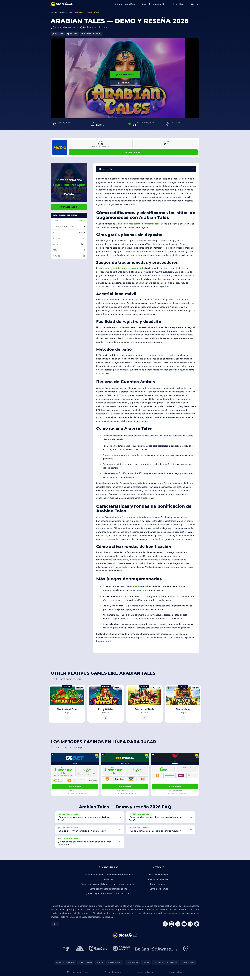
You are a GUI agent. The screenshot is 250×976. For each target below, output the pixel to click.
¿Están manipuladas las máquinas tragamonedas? (108, 874)
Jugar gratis (125, 82)
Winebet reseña (175, 790)
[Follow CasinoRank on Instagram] (171, 924)
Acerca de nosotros (158, 874)
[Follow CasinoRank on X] (177, 924)
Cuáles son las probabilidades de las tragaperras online (108, 884)
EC (53, 924)
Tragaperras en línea (125, 4)
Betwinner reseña (125, 790)
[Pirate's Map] (183, 704)
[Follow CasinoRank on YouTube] (184, 924)
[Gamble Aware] (156, 948)
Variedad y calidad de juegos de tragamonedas (122, 268)
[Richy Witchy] (105, 704)
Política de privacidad (158, 879)
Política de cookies (113, 972)
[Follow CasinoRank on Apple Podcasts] (196, 924)
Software (126, 517)
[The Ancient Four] (67, 704)
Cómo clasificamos (158, 888)
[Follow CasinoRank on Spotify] (190, 924)
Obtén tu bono (133, 152)
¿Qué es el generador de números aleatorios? (108, 893)
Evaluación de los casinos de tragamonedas (138, 223)
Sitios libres (178, 4)
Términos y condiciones (77, 972)
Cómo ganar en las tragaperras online (108, 888)
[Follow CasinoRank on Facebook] (165, 924)
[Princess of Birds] (144, 704)
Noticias (195, 4)
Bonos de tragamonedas (154, 4)
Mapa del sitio (177, 972)
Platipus (81, 220)
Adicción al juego (145, 972)
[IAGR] (66, 948)
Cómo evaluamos (158, 884)
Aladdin (137, 586)
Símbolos (108, 879)
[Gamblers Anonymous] (80, 948)
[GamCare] (98, 948)
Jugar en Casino (124, 74)
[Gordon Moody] (121, 948)
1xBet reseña (75, 790)
